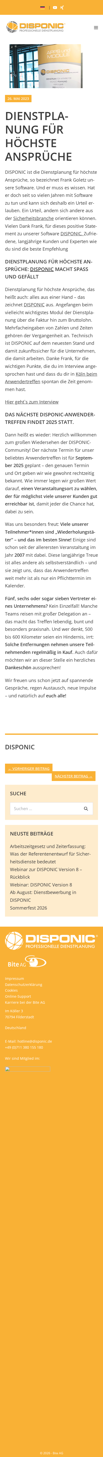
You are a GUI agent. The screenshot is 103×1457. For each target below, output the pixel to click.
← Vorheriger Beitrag (29, 768)
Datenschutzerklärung (23, 984)
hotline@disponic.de (35, 1041)
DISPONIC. (72, 234)
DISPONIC (42, 269)
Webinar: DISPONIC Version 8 (41, 885)
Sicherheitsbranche (33, 218)
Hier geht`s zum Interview (31, 402)
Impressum (14, 978)
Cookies (11, 990)
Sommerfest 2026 (28, 908)
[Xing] (62, 7)
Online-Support (18, 996)
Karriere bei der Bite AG (25, 1002)
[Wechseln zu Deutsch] (42, 8)
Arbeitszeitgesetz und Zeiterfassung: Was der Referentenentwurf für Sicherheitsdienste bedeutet (50, 854)
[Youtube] (55, 7)
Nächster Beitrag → (73, 776)
